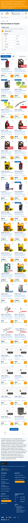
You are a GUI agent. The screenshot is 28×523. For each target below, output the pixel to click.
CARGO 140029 (18, 396)
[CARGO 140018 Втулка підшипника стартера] (7, 370)
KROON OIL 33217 (5, 253)
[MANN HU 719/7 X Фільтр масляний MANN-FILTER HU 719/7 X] (7, 104)
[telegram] (1, 503)
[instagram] (6, 519)
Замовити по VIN (20, 481)
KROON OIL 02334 (19, 253)
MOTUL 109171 (18, 68)
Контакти (25, 10)
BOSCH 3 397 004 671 (6, 334)
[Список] (16, 56)
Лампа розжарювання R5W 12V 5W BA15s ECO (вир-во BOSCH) (20, 316)
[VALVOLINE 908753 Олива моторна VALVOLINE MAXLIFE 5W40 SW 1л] (7, 63)
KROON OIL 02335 (19, 232)
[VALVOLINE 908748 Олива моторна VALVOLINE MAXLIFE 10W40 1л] (21, 165)
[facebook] (4, 519)
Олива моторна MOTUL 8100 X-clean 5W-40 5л (6, 152)
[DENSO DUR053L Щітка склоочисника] (21, 104)
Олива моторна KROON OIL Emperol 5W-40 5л (20, 255)
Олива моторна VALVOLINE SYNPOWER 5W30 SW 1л (20, 193)
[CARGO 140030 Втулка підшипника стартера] (7, 349)
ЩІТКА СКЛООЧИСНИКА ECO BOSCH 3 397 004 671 (7, 336)
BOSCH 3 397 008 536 (19, 334)
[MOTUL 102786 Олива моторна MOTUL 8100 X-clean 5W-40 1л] (21, 124)
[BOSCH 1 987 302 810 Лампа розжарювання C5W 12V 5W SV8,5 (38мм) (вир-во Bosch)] (7, 308)
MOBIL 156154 (18, 294)
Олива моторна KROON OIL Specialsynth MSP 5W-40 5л (20, 275)
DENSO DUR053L (18, 109)
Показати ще (14, 429)
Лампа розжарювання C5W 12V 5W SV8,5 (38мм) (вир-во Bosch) (7, 316)
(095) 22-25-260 (6, 496)
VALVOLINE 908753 (5, 68)
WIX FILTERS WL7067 (19, 416)
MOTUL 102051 (4, 150)
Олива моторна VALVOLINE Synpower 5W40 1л (19, 214)
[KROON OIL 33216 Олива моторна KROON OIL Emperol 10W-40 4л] (7, 227)
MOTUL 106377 (18, 150)
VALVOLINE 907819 (19, 191)
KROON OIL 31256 (19, 273)
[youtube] (1, 519)
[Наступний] (12, 63)
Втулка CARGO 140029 (20, 397)
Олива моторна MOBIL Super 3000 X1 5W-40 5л (20, 296)
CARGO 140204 (4, 396)
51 (22, 434)
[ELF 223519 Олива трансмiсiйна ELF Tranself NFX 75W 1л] (7, 186)
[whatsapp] (6, 503)
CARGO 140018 (4, 375)
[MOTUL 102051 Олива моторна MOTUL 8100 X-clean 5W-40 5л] (7, 145)
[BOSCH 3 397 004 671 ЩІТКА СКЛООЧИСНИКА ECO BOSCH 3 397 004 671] (7, 329)
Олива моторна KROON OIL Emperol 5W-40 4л (6, 255)
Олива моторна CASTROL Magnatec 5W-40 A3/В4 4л (7, 275)
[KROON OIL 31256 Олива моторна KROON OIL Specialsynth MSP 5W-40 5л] (21, 267)
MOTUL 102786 (18, 130)
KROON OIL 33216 (5, 232)
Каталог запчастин (5, 488)
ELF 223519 (3, 191)
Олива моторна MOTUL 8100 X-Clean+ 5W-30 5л (20, 152)
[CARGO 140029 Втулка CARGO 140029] (21, 390)
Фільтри (7, 56)
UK (4, 463)
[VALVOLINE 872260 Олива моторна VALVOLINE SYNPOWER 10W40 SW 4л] (7, 83)
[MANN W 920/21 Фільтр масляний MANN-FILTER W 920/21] (21, 83)
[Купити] (11, 76)
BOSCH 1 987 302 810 (6, 314)
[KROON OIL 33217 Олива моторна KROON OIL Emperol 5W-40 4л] (7, 247)
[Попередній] (2, 63)
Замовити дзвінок (7, 501)
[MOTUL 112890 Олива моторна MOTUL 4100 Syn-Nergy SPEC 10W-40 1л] (7, 124)
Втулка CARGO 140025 (6, 418)
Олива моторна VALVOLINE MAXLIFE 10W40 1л (19, 173)
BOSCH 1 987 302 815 (19, 314)
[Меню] (2, 13)
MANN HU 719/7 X (5, 109)
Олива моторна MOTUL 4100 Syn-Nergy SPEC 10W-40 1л (7, 132)
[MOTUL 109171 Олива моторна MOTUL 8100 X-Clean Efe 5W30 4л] (21, 63)
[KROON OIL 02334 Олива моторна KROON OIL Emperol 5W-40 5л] (21, 247)
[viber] (4, 503)
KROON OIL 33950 (5, 212)
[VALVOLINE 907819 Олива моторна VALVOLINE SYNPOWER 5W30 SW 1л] (21, 186)
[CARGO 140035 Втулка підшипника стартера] (21, 349)
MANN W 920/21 (18, 89)
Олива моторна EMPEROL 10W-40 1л (7, 173)
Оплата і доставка (19, 475)
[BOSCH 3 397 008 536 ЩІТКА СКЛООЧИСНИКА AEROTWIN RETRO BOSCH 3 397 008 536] (21, 329)
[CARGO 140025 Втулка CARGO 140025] (7, 411)
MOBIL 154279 (4, 294)
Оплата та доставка (18, 10)
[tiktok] (8, 519)
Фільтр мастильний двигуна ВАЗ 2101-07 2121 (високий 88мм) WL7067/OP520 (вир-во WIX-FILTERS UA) (21, 418)
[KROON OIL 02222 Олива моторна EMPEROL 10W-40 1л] (7, 165)
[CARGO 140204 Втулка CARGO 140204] (7, 390)
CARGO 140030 (4, 355)
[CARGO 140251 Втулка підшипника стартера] (21, 370)
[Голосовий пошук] (26, 17)
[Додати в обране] (13, 59)
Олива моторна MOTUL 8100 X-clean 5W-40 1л (20, 132)
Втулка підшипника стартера (5, 357)
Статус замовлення (19, 479)
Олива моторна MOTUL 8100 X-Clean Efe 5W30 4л (20, 70)
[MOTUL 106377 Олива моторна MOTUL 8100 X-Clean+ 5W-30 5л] (21, 145)
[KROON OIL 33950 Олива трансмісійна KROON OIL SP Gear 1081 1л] (7, 206)
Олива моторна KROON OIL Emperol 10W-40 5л (20, 234)
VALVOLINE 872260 (5, 89)
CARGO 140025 (4, 416)
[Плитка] (13, 56)
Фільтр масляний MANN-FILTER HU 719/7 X (7, 111)
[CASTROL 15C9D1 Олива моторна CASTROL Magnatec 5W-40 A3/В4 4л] (7, 267)
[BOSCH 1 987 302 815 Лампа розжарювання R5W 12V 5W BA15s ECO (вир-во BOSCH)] (21, 308)
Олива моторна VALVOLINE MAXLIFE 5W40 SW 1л (7, 70)
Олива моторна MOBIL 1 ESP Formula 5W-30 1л (6, 296)
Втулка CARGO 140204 (6, 397)
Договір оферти (4, 479)
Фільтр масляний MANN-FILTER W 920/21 (20, 91)
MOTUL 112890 (4, 130)
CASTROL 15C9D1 (5, 273)
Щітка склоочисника (19, 111)
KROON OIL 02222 (5, 171)
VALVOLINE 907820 (19, 212)
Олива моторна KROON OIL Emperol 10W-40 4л (6, 234)
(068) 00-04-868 (6, 498)
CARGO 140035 (18, 355)
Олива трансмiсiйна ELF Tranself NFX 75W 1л (6, 193)
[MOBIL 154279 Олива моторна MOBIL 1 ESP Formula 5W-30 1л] (7, 288)
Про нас (3, 477)
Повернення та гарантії (20, 477)
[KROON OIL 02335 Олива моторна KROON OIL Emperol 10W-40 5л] (21, 227)
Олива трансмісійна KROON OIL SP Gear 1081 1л (7, 214)
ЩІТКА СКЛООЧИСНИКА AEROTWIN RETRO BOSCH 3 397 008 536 (20, 336)
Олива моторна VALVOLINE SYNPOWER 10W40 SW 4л (6, 91)
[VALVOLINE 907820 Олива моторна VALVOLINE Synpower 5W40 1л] (21, 206)
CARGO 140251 (18, 375)
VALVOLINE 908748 (19, 171)
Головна (3, 21)
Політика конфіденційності (5, 482)
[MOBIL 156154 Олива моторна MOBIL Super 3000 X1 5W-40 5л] (21, 288)
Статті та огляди (5, 491)
